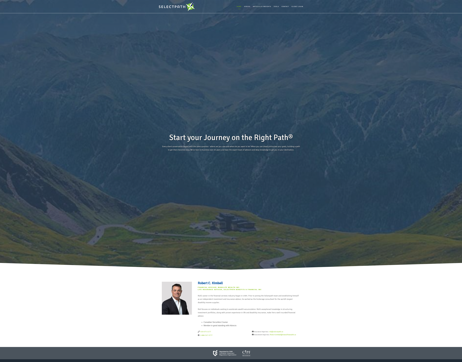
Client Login (297, 6)
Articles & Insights (262, 6)
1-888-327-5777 (206, 335)
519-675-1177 (205, 332)
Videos (247, 6)
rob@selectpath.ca (276, 332)
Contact (285, 6)
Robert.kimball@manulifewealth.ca (283, 335)
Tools (276, 6)
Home (239, 6)
